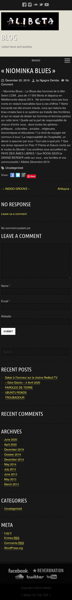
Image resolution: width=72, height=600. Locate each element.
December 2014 (14, 459)
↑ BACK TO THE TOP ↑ (36, 595)
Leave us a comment (14, 214)
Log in (8, 533)
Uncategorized (14, 168)
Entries (11, 538)
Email (4, 301)
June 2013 (10, 474)
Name (5, 286)
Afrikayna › (64, 189)
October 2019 (12, 454)
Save (33, 176)
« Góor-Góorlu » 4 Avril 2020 (22, 382)
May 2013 (10, 479)
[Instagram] (30, 4)
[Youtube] (46, 4)
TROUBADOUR (14, 397)
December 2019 (14, 449)
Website (6, 316)
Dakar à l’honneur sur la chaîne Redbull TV (31, 377)
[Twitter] (41, 4)
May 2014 (10, 464)
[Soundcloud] (35, 4)
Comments (14, 543)
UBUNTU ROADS (16, 392)
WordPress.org (13, 548)
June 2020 (10, 439)
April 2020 (10, 444)
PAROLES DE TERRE (19, 387)
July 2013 (10, 469)
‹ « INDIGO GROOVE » (15, 189)
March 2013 (11, 484)
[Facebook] (24, 4)
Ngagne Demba (49, 80)
